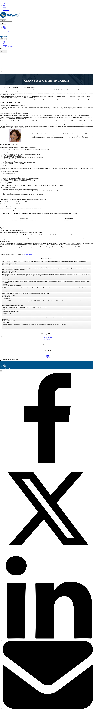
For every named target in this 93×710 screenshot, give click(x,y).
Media (4, 28)
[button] (7, 29)
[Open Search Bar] (1, 18)
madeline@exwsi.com (27, 254)
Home (4, 26)
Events (6, 61)
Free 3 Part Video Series (10, 71)
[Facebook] (48, 462)
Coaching (6, 55)
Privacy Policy (9, 30)
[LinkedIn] (48, 640)
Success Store (8, 68)
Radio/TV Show (8, 65)
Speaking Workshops (9, 58)
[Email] (48, 708)
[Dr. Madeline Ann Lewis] (3, 37)
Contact (5, 29)
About (4, 27)
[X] (48, 553)
